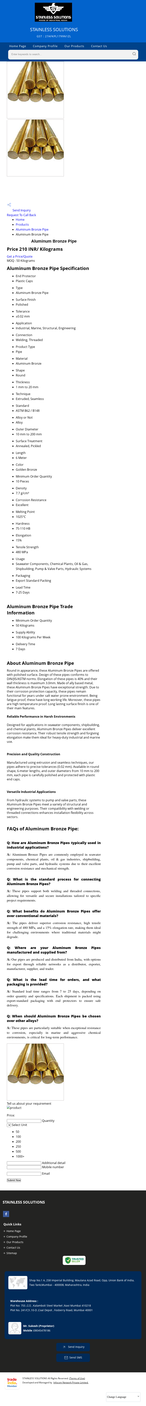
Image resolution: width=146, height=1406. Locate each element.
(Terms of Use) (77, 1378)
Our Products (74, 46)
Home (20, 219)
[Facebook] (6, 1216)
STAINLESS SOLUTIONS (54, 32)
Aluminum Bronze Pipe (32, 229)
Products (22, 224)
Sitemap (11, 1253)
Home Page (17, 46)
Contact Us (99, 46)
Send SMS (75, 1357)
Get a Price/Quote (20, 256)
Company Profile (45, 46)
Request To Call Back (21, 215)
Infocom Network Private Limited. (70, 1382)
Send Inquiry (21, 210)
